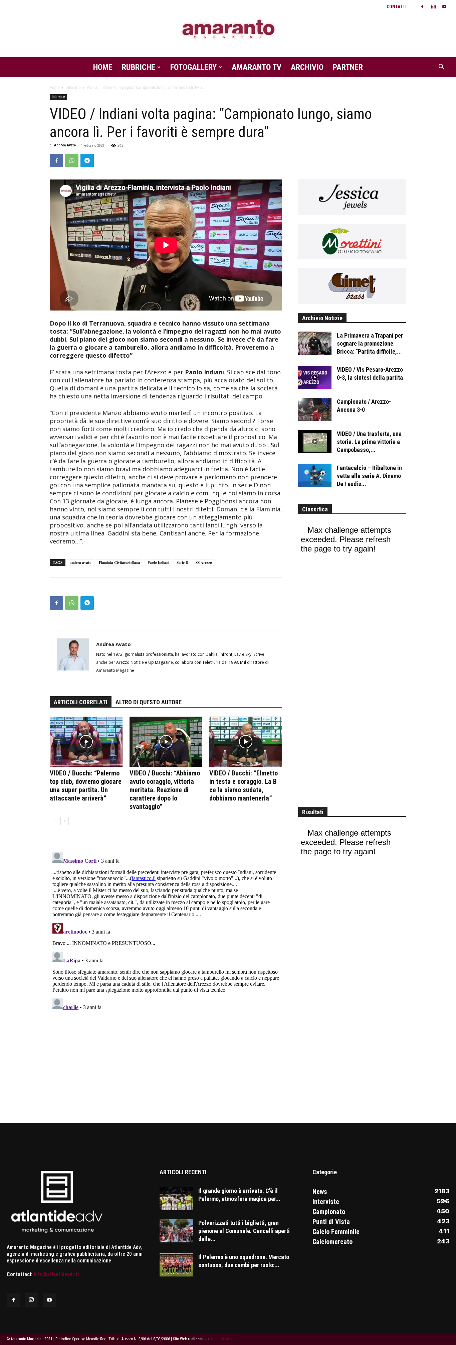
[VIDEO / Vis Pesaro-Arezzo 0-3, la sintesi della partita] (314, 377)
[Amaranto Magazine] (228, 29)
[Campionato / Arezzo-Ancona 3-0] (314, 409)
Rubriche (138, 67)
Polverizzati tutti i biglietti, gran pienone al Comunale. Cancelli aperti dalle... (244, 1230)
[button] (441, 67)
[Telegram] (87, 160)
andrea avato (80, 562)
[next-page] (64, 821)
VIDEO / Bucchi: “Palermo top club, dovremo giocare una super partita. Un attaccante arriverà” (86, 785)
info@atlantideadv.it (56, 1274)
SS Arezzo (204, 562)
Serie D (182, 562)
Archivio (307, 67)
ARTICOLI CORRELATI (80, 702)
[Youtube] (444, 6)
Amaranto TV (256, 67)
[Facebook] (422, 6)
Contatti (397, 6)
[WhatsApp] (71, 160)
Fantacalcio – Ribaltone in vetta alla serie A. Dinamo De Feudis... (369, 475)
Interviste (73, 87)
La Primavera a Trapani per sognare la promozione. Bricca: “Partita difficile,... (370, 343)
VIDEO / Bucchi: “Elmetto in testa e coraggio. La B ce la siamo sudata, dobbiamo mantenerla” (243, 785)
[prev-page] (54, 821)
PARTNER (348, 67)
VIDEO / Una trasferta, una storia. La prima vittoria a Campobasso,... (369, 441)
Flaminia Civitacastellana (119, 562)
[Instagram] (433, 6)
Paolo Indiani (158, 562)
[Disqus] (166, 932)
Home (102, 67)
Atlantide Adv (221, 1339)
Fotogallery (193, 67)
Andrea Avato (65, 145)
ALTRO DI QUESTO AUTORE (149, 702)
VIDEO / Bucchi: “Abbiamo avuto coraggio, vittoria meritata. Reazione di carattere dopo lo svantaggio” (165, 790)
